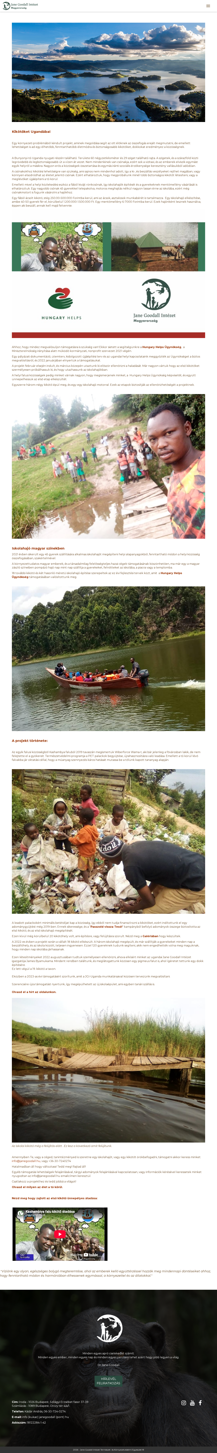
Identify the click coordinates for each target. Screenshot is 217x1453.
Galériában (150, 936)
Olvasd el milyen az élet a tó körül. (37, 1187)
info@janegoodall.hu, (26, 1161)
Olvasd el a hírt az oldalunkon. (34, 992)
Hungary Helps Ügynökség (161, 347)
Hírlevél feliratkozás (108, 1381)
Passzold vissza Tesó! (106, 926)
